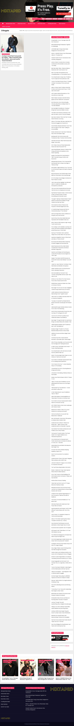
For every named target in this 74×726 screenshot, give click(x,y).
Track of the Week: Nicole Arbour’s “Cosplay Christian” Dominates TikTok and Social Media (61, 83)
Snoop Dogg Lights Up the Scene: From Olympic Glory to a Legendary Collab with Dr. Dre (61, 562)
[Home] (3, 23)
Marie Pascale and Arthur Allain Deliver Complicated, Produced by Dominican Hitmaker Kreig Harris (60, 247)
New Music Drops (31, 23)
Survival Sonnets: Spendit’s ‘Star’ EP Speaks (61, 527)
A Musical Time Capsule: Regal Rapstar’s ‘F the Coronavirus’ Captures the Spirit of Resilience (61, 495)
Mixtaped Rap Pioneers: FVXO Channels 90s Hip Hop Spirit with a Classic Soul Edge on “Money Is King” (61, 163)
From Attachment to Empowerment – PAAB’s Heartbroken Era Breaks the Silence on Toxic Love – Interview (61, 441)
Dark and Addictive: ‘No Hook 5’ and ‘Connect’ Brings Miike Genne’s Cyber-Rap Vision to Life (61, 274)
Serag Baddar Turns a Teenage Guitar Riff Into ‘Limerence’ (10, 679)
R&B (71, 18)
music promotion (49, 18)
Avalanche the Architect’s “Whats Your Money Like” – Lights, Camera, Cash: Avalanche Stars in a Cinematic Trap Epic (60, 424)
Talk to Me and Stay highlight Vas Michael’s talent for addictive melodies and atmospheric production (61, 184)
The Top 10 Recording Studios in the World (60, 467)
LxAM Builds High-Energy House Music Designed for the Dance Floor (46, 679)
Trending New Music (52, 23)
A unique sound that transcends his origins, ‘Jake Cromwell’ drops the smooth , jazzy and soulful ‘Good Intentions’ (12, 58)
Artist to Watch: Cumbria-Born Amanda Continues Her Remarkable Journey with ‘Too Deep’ (60, 64)
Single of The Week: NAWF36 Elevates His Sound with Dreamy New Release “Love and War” (61, 260)
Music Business (62, 23)
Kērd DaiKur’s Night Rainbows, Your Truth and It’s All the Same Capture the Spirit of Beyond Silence (61, 169)
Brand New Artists (41, 23)
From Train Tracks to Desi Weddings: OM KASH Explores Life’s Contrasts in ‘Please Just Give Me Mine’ (61, 476)
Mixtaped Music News (10, 23)
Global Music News (22, 23)
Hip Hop (43, 18)
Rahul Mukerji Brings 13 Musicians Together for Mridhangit (26, 679)
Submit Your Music (6, 26)
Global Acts (5, 660)
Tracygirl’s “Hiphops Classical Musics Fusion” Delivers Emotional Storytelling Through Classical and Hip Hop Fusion (61, 200)
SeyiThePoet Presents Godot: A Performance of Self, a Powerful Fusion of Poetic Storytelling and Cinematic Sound (61, 194)
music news (60, 18)
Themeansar (46, 723)
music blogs (55, 18)
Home (21, 30)
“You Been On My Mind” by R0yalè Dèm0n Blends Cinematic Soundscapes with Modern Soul (61, 302)
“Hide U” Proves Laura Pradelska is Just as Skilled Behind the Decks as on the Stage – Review (61, 383)
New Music (68, 18)
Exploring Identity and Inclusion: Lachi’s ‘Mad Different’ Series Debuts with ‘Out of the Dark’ (61, 510)
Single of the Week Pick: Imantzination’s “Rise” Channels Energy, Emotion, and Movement (60, 157)
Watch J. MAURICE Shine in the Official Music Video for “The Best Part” (63, 679)
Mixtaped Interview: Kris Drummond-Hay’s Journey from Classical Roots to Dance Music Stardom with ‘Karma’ (61, 489)
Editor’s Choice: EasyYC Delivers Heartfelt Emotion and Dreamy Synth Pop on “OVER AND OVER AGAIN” (60, 89)
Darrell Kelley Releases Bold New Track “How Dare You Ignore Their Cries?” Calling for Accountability (61, 127)
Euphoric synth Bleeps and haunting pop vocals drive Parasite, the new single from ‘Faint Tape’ (60, 253)
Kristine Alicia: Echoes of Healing (58, 480)
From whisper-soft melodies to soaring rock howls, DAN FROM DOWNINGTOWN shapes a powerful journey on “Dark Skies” (61, 228)
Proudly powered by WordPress (31, 723)
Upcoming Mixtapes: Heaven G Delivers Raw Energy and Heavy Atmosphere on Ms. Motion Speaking (61, 151)
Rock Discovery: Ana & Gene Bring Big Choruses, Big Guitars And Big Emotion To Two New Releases (60, 104)
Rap (64, 18)
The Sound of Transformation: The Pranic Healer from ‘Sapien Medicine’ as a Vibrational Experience (60, 435)
